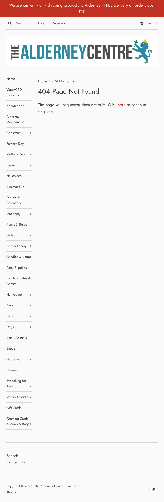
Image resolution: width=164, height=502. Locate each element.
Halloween (14, 175)
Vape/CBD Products (14, 92)
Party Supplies (16, 267)
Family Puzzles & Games (18, 281)
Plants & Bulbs (16, 224)
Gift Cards (13, 407)
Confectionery (19, 245)
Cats (19, 316)
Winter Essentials (18, 396)
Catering (12, 370)
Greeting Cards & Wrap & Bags (19, 421)
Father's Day (15, 143)
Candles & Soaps (19, 256)
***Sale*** (15, 105)
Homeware (19, 294)
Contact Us (15, 462)
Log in (43, 23)
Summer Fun (15, 186)
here (122, 105)
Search (12, 456)
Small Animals (16, 337)
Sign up (59, 23)
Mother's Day (19, 154)
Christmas (19, 132)
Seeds (10, 348)
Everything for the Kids (19, 383)
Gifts (19, 235)
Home (10, 78)
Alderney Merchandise (15, 119)
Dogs (19, 326)
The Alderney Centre (49, 486)
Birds (19, 305)
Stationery (19, 213)
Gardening (19, 359)
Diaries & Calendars (13, 200)
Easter (19, 165)
